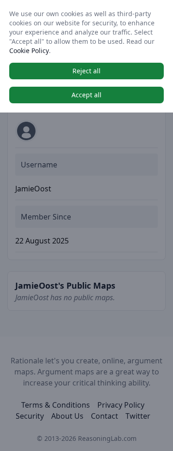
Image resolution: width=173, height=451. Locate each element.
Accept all (86, 94)
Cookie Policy (29, 50)
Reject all (86, 70)
